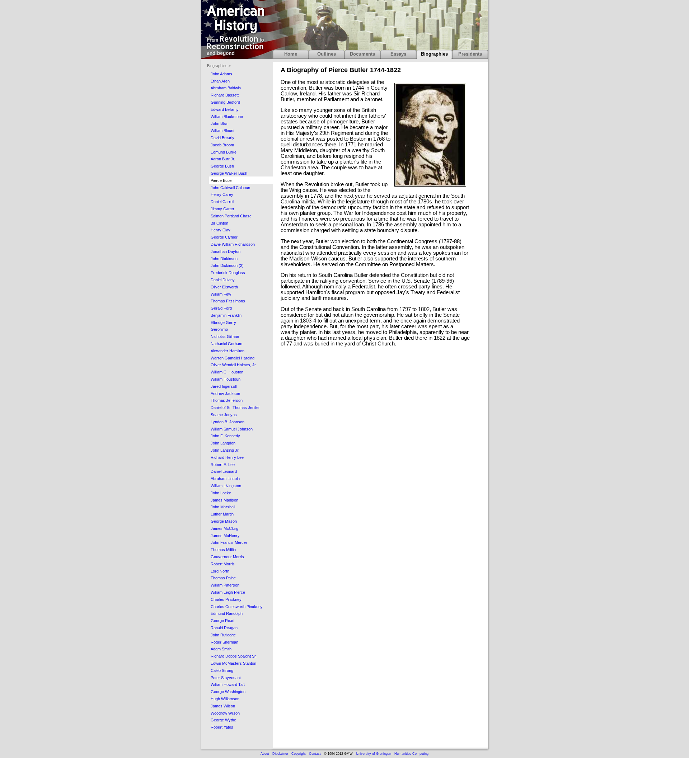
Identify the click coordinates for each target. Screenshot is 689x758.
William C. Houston (227, 372)
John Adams (221, 74)
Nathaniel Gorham (226, 344)
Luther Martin (222, 514)
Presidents (470, 54)
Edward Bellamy (225, 109)
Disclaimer (280, 753)
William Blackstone (227, 116)
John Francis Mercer (229, 542)
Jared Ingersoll (223, 386)
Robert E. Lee (223, 464)
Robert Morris (223, 564)
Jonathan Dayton (225, 251)
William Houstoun (225, 379)
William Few (221, 294)
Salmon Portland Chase (231, 216)
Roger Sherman (224, 642)
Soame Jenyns (224, 415)
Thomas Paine (223, 578)
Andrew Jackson (225, 393)
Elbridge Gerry (223, 322)
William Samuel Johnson (232, 429)
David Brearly (222, 138)
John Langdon (223, 443)
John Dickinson (224, 258)
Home (290, 54)
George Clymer (224, 237)
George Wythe (223, 720)
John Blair (219, 123)
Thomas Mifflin (223, 549)
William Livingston (226, 486)
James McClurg (224, 528)
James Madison (224, 500)
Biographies (434, 54)
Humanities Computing (411, 753)
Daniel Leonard (224, 471)
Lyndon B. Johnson (227, 422)
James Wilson (223, 706)
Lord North (220, 571)
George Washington (228, 691)
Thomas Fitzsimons (228, 301)
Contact (315, 753)
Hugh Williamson (225, 699)
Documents (362, 54)
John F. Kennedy (225, 436)
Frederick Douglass (228, 272)
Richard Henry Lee (227, 457)
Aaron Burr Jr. (223, 159)
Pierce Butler (222, 180)
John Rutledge (223, 635)
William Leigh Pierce (228, 592)
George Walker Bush (229, 173)
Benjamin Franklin (226, 315)
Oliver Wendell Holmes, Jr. (234, 365)
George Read (222, 620)
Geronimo (219, 329)
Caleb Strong (222, 670)
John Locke (221, 493)
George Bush (222, 166)
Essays (398, 54)
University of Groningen (373, 753)
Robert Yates (222, 727)
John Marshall (223, 507)
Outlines (326, 54)
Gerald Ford (221, 308)
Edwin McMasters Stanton (233, 663)
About (265, 753)
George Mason (224, 521)
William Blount (222, 130)
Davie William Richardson (233, 244)
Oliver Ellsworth (224, 287)
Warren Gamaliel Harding (232, 358)
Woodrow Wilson (225, 713)
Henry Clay (220, 230)
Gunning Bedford (225, 102)
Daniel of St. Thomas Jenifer (235, 407)
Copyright (298, 753)
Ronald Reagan (224, 628)
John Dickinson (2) (227, 265)
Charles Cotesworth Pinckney (237, 606)
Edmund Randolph (227, 613)
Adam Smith (221, 649)
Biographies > (219, 65)
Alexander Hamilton (227, 351)
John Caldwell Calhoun (230, 187)
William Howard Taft (228, 684)
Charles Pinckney (226, 599)
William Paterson (225, 585)
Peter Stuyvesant (226, 677)
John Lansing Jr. (225, 450)
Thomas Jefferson (227, 400)
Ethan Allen (220, 81)
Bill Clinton (219, 223)
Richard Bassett (225, 95)
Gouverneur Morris (227, 557)
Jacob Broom (222, 145)
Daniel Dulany (223, 280)
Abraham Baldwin (226, 88)
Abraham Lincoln (225, 478)
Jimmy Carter (222, 209)
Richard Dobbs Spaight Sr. (234, 656)
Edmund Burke (223, 152)
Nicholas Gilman (225, 336)
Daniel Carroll (222, 201)
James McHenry (225, 535)
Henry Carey (222, 194)
